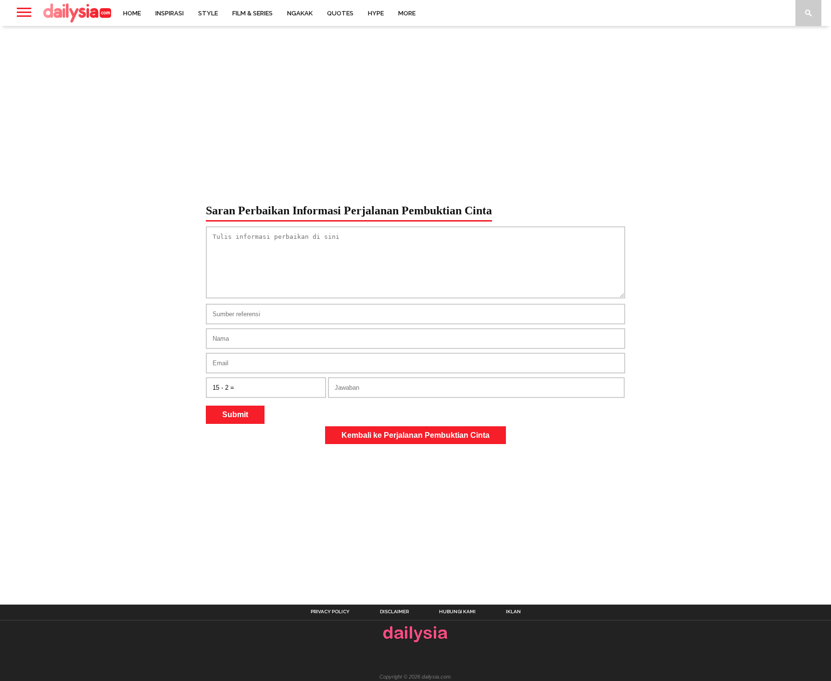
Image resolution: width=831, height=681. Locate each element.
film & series (252, 13)
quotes (340, 13)
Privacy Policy (330, 611)
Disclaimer (394, 611)
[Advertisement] (415, 103)
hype (376, 13)
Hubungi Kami (457, 611)
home (132, 13)
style (208, 13)
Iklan (513, 611)
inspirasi (169, 13)
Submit (235, 414)
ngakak (300, 13)
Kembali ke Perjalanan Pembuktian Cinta (415, 435)
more (407, 13)
